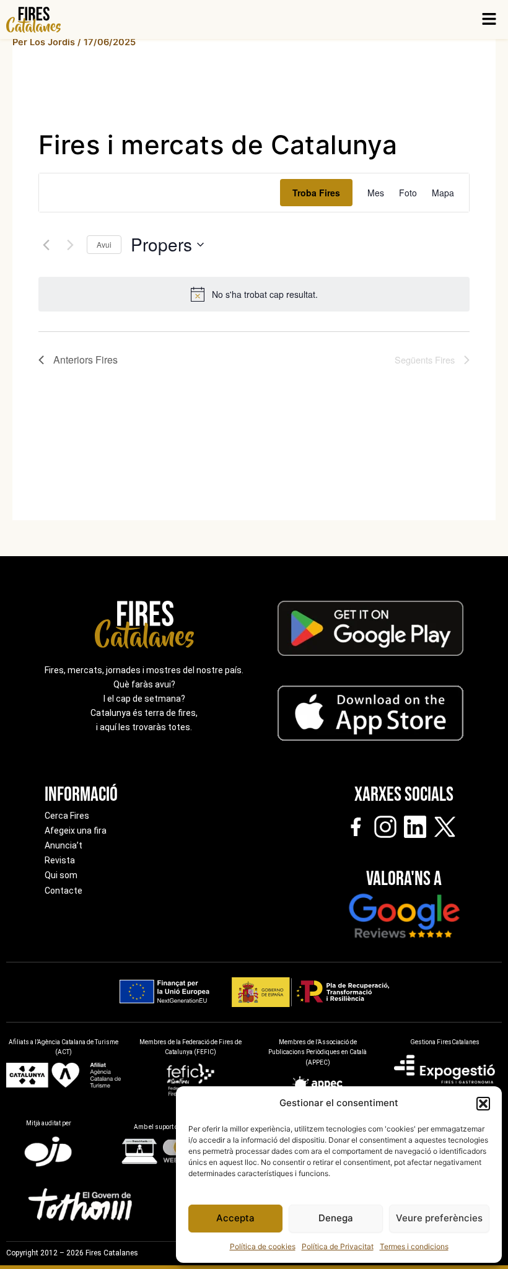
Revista (60, 860)
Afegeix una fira (76, 830)
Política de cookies (263, 1246)
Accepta (235, 1218)
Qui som (61, 875)
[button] (483, 1103)
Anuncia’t (63, 845)
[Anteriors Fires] (45, 244)
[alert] (265, 294)
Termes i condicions (414, 1246)
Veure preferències (439, 1218)
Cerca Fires (67, 816)
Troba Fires (316, 192)
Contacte (63, 891)
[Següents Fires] (70, 244)
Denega (335, 1218)
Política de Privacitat (338, 1246)
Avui (104, 244)
